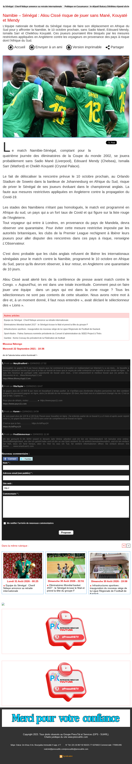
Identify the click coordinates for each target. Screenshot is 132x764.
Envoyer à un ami (48, 47)
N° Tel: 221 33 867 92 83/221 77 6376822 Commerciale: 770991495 (93, 745)
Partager (117, 47)
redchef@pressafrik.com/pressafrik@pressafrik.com (66, 749)
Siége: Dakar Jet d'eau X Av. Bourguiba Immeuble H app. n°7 (35, 745)
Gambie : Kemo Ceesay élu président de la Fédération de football (34, 338)
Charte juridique (52, 737)
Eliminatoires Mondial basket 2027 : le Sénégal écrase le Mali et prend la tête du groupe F (46, 324)
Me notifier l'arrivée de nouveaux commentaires (30, 523)
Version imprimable (87, 47)
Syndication (68, 756)
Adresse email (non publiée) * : (18, 473)
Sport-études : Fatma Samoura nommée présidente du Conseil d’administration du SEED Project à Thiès (52, 333)
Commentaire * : (11, 494)
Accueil (19, 47)
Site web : (7, 483)
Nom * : (6, 463)
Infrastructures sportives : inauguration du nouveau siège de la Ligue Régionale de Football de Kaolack (52, 329)
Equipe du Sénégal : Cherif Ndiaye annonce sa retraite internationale (36, 320)
